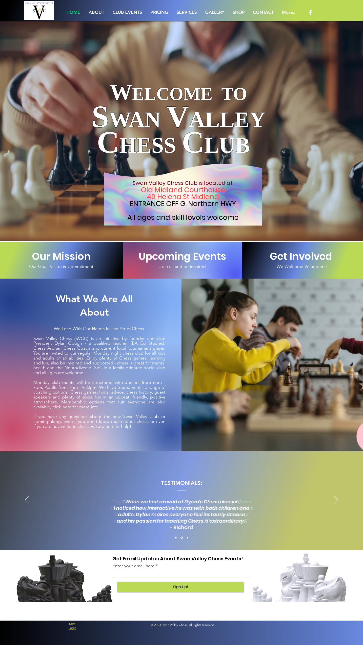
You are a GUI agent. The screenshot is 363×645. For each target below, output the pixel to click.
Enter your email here (133, 566)
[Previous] (27, 500)
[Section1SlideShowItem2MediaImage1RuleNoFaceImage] (182, 537)
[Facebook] (310, 12)
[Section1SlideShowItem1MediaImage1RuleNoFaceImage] (176, 538)
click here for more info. (76, 407)
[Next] (336, 500)
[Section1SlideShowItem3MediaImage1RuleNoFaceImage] (187, 537)
